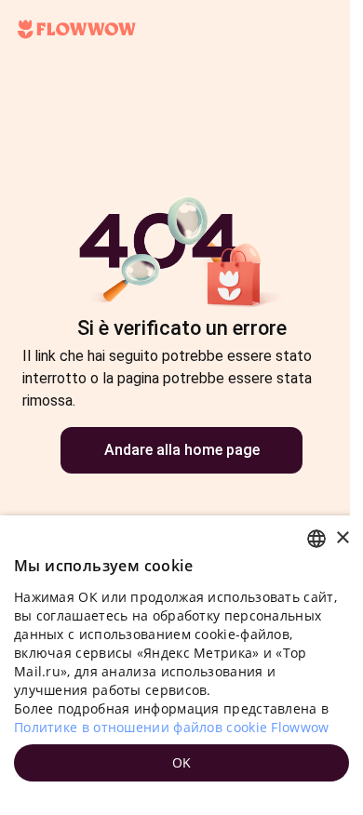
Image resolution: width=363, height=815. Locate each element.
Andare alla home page (182, 450)
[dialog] (181, 665)
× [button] (342, 538)
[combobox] (316, 538)
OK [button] (182, 762)
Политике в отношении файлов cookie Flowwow (171, 727)
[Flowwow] (77, 30)
